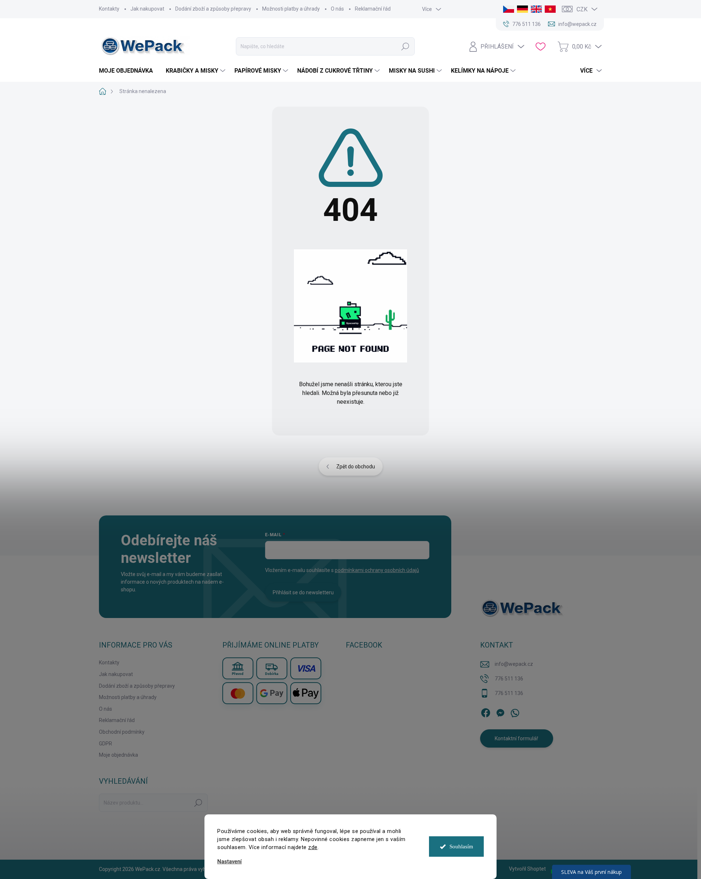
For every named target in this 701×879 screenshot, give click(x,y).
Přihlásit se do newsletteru (303, 592)
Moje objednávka (118, 755)
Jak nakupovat (147, 9)
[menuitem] (128, 71)
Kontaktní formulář (516, 738)
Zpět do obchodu (355, 466)
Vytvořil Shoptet (527, 869)
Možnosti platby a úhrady (291, 9)
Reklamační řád (373, 9)
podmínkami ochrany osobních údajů (377, 570)
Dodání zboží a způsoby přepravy (213, 9)
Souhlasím (461, 846)
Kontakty (109, 9)
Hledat (405, 46)
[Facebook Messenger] (500, 711)
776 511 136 (509, 679)
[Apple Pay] (305, 693)
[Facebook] (485, 711)
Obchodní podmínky (122, 732)
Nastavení (229, 861)
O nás (337, 9)
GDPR (105, 743)
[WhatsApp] (514, 711)
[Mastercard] (237, 693)
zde (313, 847)
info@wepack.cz (514, 664)
